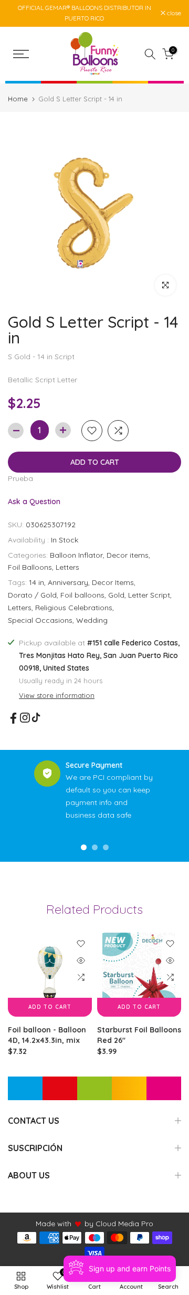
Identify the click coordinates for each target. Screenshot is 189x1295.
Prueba (20, 478)
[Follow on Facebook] (13, 718)
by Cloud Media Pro (119, 1223)
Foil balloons (82, 595)
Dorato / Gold (32, 595)
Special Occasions (40, 620)
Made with (53, 1223)
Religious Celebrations (73, 607)
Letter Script (149, 595)
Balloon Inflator (76, 555)
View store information (56, 695)
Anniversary (68, 582)
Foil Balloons (30, 567)
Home (18, 99)
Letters (67, 567)
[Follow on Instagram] (25, 718)
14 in (36, 582)
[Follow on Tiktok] (36, 718)
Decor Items (113, 582)
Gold (116, 595)
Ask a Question (34, 501)
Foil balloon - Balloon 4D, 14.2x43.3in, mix (47, 1035)
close (173, 13)
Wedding (92, 620)
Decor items (128, 555)
